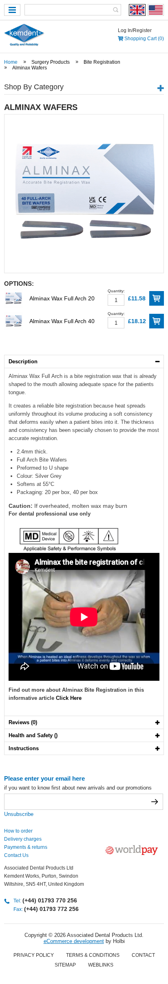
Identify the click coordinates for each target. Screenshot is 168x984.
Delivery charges (23, 839)
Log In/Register (135, 30)
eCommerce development (74, 941)
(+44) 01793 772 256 (51, 909)
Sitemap (65, 965)
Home (11, 62)
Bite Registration (102, 62)
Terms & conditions (92, 955)
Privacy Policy (33, 955)
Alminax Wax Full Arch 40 (62, 321)
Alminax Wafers (29, 68)
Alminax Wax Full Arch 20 (62, 298)
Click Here (69, 698)
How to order (18, 831)
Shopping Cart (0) (144, 38)
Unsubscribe (18, 814)
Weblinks (100, 965)
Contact (143, 955)
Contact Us (16, 855)
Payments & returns (25, 847)
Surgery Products (50, 62)
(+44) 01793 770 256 (49, 900)
